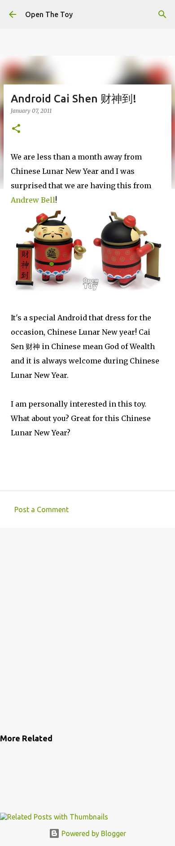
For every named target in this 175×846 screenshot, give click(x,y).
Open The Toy (49, 14)
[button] (16, 129)
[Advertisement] (87, 629)
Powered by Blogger (93, 833)
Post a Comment (41, 509)
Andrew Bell (33, 199)
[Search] (162, 14)
